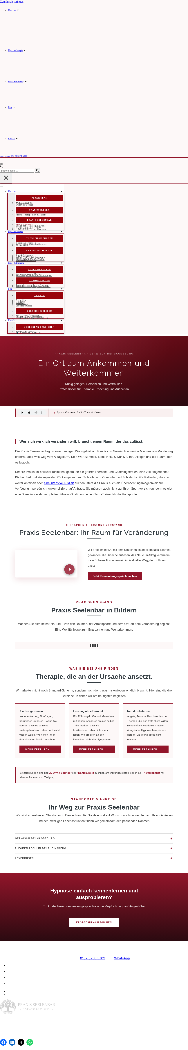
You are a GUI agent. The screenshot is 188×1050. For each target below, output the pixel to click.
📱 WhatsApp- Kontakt (28, 332)
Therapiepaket (151, 772)
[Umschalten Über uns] (62, 191)
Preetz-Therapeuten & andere (31, 214)
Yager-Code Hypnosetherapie (31, 244)
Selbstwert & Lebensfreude (30, 259)
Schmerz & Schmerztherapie (31, 257)
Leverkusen (94, 858)
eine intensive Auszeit (59, 483)
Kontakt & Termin (25, 331)
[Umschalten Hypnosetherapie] (62, 231)
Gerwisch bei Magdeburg (94, 838)
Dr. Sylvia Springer (59, 772)
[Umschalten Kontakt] (62, 320)
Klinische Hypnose (26, 242)
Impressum (17, 965)
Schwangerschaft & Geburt (30, 258)
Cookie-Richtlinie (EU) (25, 977)
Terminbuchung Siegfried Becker (33, 286)
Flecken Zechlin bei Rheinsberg (94, 848)
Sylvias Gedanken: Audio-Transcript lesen (77, 413)
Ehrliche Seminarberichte (29, 316)
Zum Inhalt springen (12, 1)
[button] (18, 10)
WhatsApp (122, 958)
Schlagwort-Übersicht (27, 315)
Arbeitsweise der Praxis (28, 226)
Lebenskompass (24, 305)
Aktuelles (21, 300)
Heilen (19, 302)
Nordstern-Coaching (26, 260)
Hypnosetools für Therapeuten (32, 317)
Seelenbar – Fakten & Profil (31, 225)
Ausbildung (22, 304)
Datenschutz (101, 1033)
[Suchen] (1, 166)
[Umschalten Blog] (62, 288)
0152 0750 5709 (92, 958)
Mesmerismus (23, 245)
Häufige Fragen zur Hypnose (31, 229)
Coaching (21, 303)
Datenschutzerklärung (24, 971)
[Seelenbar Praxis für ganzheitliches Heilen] (92, 5)
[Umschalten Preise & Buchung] (62, 263)
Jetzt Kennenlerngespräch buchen (115, 576)
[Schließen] (6, 178)
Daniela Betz (22, 203)
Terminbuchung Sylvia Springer (32, 285)
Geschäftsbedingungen (25, 983)
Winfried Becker (24, 204)
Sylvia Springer (24, 202)
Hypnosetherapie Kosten (29, 274)
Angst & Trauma (24, 255)
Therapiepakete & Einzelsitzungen (34, 275)
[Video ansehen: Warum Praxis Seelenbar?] (46, 563)
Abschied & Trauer (26, 256)
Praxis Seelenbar (25, 224)
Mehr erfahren (37, 749)
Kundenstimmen (24, 228)
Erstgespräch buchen (94, 922)
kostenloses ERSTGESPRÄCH (13, 156)
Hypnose (20, 301)
